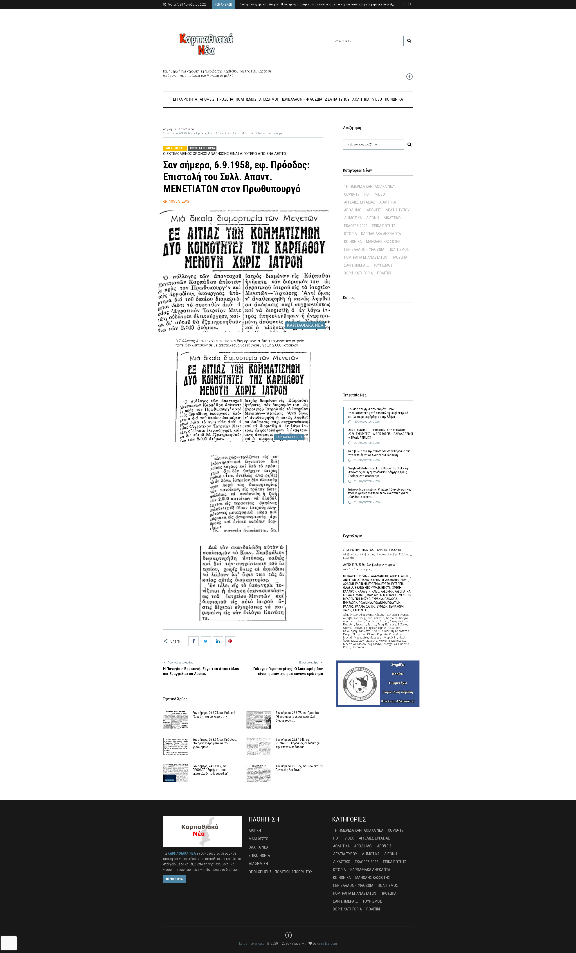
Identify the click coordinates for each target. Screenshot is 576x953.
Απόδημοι (353, 210)
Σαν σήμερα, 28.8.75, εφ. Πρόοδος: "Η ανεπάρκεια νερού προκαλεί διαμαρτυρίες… (298, 716)
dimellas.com (327, 943)
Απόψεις (374, 210)
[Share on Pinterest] (230, 641)
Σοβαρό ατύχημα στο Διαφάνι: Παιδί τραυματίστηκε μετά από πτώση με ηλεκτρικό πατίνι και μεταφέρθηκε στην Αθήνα (378, 413)
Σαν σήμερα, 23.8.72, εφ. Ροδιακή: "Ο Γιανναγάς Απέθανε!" (299, 768)
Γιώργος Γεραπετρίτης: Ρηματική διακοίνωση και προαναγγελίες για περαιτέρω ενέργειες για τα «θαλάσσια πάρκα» (379, 493)
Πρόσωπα (399, 257)
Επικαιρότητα (384, 225)
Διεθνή (372, 217)
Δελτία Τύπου (397, 210)
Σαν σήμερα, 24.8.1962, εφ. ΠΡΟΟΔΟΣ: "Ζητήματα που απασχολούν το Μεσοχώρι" (210, 770)
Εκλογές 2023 (356, 225)
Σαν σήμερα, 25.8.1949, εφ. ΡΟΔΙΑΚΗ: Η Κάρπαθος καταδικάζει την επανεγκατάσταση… (298, 743)
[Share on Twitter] (206, 641)
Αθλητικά (387, 202)
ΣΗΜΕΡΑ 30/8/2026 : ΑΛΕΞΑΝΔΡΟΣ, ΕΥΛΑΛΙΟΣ (372, 550)
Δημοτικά (353, 217)
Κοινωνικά (353, 241)
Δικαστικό (392, 217)
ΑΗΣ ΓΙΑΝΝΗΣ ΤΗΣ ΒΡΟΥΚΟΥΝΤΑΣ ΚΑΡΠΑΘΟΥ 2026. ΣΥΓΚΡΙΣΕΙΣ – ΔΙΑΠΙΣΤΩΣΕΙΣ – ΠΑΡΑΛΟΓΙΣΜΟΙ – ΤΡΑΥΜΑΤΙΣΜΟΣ (380, 433)
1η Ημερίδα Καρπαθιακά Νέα (369, 186)
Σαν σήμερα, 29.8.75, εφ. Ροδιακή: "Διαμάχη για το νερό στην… (214, 714)
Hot (367, 194)
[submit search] (409, 40)
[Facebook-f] (409, 76)
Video (380, 194)
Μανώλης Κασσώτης (383, 241)
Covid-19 (352, 194)
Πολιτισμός (399, 249)
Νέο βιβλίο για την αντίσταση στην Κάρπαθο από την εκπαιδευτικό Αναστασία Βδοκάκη (379, 453)
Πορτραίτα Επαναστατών (365, 257)
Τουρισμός (383, 265)
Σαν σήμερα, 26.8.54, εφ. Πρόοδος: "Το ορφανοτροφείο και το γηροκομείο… (215, 743)
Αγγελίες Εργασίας (359, 202)
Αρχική (167, 129)
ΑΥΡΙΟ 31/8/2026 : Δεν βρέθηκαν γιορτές (369, 564)
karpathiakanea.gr (252, 943)
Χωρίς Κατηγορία (202, 148)
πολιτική (384, 273)
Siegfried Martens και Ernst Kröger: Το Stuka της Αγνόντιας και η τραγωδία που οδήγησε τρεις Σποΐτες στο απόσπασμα (379, 472)
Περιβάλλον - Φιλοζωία (364, 249)
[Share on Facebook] (193, 641)
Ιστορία (350, 233)
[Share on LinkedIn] (218, 641)
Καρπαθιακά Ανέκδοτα (381, 233)
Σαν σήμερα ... (187, 129)
